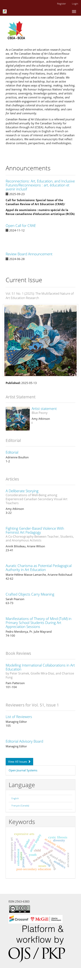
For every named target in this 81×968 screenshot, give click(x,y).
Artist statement (44, 410)
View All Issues (18, 761)
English (15, 798)
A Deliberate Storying (36, 496)
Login (75, 3)
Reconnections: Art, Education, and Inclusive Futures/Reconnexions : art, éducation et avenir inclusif (40, 185)
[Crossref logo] (35, 919)
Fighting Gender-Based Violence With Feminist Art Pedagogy (40, 534)
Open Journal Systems (23, 770)
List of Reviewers (19, 716)
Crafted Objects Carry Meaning (30, 594)
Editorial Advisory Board (24, 741)
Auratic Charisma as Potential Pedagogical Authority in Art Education (39, 567)
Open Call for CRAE (21, 225)
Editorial (12, 452)
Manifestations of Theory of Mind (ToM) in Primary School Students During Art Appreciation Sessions (38, 622)
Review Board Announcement (29, 254)
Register (61, 3)
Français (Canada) (20, 805)
